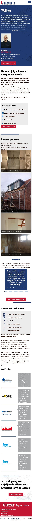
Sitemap (18, 518)
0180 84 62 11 (4, 56)
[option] (16, 279)
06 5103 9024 (12, 56)
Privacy (7, 518)
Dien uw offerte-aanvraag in (15, 299)
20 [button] (28, 291)
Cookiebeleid (12, 518)
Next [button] (30, 279)
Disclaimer (2, 518)
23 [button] (18, 294)
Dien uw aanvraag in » (9, 63)
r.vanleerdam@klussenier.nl (8, 58)
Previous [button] (2, 279)
